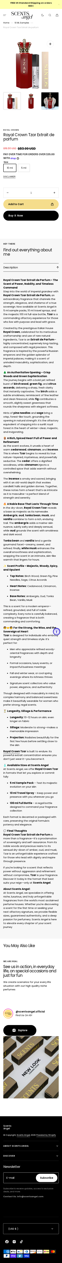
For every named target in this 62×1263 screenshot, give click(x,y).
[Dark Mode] (42, 15)
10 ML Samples (22, 22)
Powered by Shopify (46, 1135)
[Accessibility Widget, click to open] (56, 631)
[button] (4, 15)
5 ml (25, 169)
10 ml (11, 169)
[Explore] (8, 1013)
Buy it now (15, 215)
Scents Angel (23, 1135)
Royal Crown (11, 751)
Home (6, 22)
